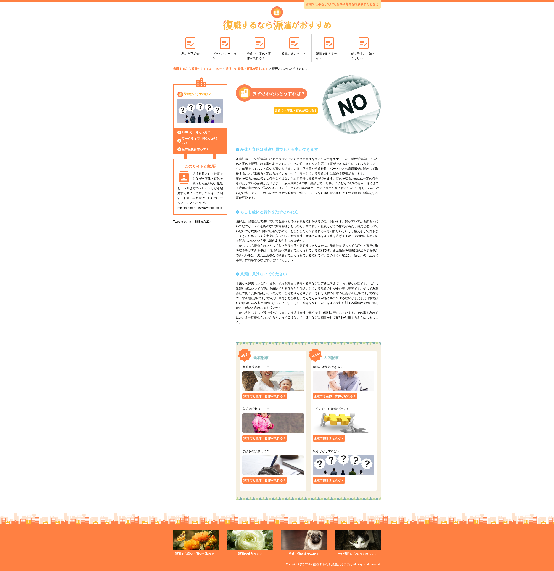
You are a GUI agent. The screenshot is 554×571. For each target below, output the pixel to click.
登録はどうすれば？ (197, 94)
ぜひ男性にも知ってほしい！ (363, 56)
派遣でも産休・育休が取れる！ (259, 56)
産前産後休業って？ (195, 149)
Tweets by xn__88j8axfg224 (192, 221)
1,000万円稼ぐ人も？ (196, 132)
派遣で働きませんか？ (328, 56)
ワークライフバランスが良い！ (200, 141)
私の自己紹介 (190, 53)
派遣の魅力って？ (293, 53)
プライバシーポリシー (224, 56)
